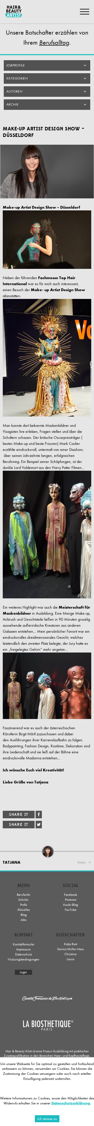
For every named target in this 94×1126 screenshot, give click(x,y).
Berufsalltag (54, 42)
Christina (70, 954)
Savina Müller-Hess (70, 949)
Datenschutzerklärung (70, 1103)
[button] (47, 65)
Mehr (81, 862)
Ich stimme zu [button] (47, 1118)
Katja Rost (70, 944)
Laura (70, 959)
